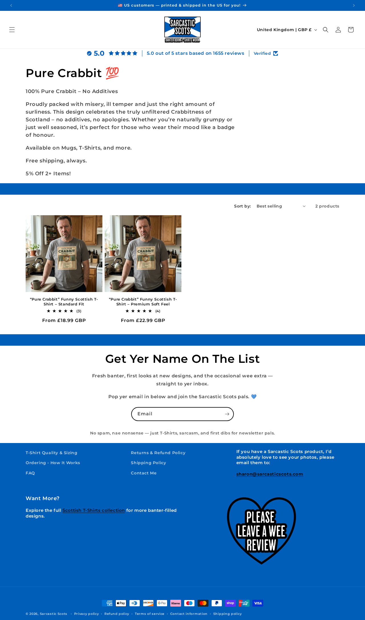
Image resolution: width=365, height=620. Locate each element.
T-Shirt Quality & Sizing (51, 452)
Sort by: (242, 206)
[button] (12, 29)
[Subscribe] (227, 414)
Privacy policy (86, 613)
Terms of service (150, 613)
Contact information (189, 613)
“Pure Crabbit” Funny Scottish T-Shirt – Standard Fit (64, 301)
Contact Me (144, 472)
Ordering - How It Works (53, 462)
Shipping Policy (148, 462)
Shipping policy (227, 613)
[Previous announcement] (11, 5)
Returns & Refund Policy (158, 452)
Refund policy (116, 613)
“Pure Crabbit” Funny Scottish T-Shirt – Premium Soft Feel (143, 301)
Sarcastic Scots (54, 614)
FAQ (30, 472)
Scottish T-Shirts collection (93, 510)
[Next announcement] (354, 5)
